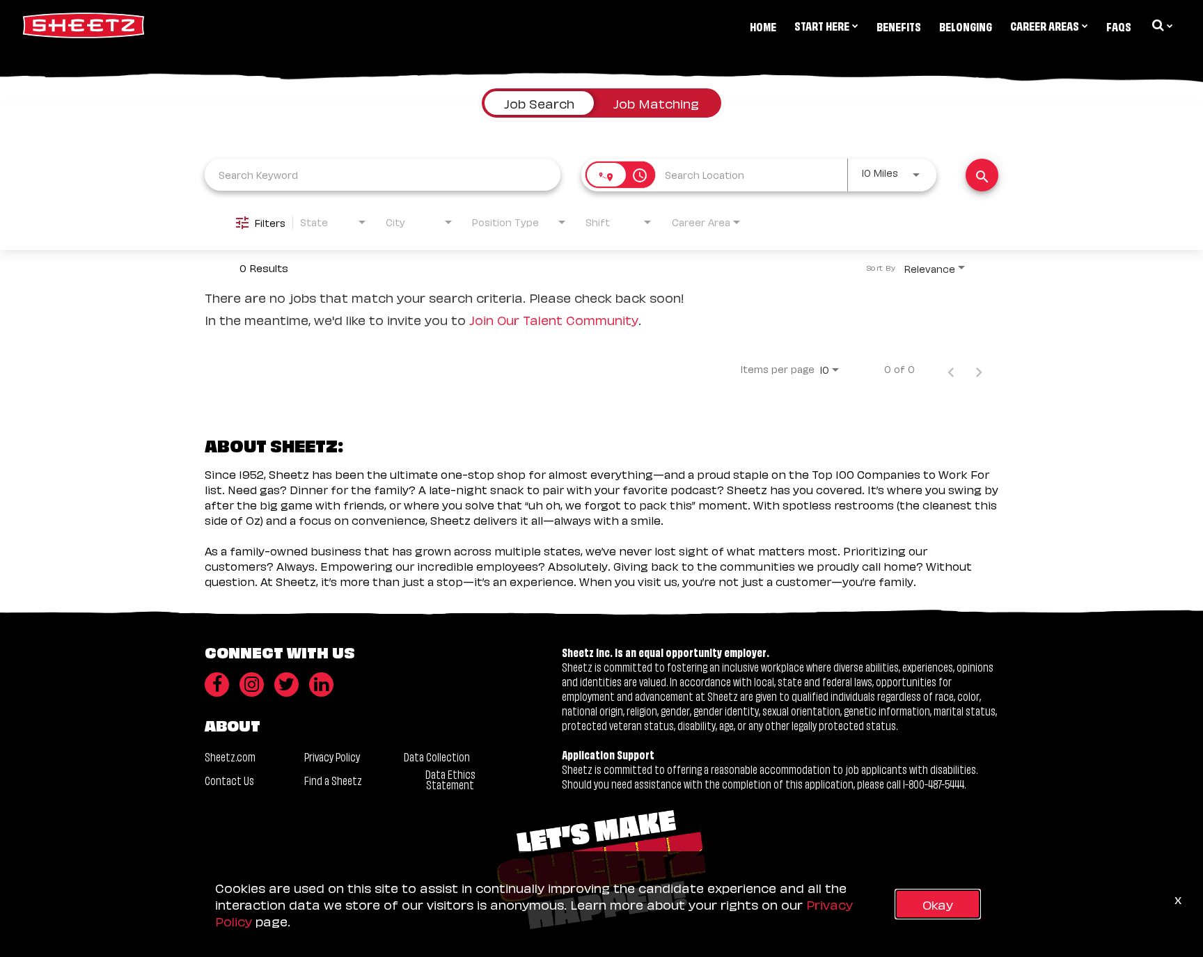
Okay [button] (937, 903)
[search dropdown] (1161, 25)
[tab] (539, 103)
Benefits (898, 25)
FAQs (1118, 25)
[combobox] (383, 174)
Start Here (821, 25)
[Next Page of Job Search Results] (979, 369)
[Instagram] (251, 684)
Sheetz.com (230, 756)
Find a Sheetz (333, 780)
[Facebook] (217, 684)
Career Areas (1044, 25)
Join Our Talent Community (553, 319)
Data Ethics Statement (450, 778)
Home (763, 25)
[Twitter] (286, 684)
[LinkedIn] (321, 684)
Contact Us (229, 780)
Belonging (965, 25)
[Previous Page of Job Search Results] (951, 369)
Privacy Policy (332, 756)
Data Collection (437, 756)
